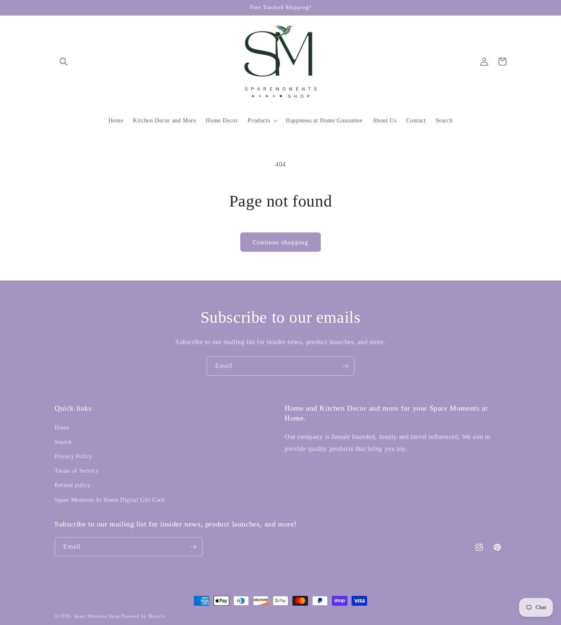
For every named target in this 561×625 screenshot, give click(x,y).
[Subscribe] (345, 366)
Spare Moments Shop (97, 616)
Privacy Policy (73, 456)
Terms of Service (77, 471)
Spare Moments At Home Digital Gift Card (109, 500)
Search (63, 442)
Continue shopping (280, 242)
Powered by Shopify (143, 616)
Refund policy (73, 485)
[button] (64, 62)
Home (62, 428)
